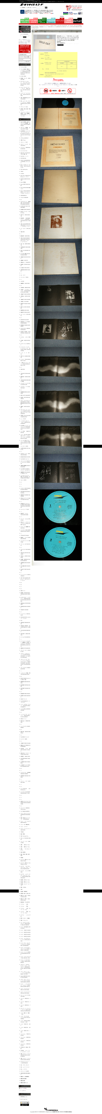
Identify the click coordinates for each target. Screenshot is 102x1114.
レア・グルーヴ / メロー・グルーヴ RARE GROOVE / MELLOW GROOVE (25, 923)
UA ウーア (23, 275)
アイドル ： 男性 (24, 906)
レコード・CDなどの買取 (24, 56)
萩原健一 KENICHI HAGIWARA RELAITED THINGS (25, 594)
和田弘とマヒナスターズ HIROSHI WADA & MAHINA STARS (25, 802)
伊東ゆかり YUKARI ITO (25, 262)
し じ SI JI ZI (23, 418)
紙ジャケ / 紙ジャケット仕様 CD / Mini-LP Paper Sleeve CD (25, 166)
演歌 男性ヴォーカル (25, 846)
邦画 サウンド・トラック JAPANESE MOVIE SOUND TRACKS (26, 1055)
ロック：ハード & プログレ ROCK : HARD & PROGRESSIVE (25, 961)
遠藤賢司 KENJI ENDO (25, 283)
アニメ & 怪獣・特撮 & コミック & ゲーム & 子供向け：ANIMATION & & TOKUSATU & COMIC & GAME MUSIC (25, 72)
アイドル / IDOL (24, 67)
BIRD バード (23, 590)
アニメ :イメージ (24, 826)
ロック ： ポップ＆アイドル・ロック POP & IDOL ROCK (25, 939)
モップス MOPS (24, 739)
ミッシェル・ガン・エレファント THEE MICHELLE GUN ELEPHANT (25, 715)
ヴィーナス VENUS (24, 277)
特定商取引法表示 (23, 54)
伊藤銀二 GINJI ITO (24, 260)
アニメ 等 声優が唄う (25, 824)
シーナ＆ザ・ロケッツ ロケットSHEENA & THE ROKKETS (25, 422)
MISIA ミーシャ (23, 718)
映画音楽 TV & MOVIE (25, 902)
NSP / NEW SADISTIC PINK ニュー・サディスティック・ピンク (25, 579)
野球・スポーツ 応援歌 (25, 918)
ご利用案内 (23, 7)
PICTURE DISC (23, 158)
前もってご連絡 (74, 84)
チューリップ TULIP (25, 509)
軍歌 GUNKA (23, 887)
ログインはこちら (24, 1099)
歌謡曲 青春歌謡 (24, 891)
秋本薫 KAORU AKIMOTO (25, 209)
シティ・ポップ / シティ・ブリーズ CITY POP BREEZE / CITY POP (25, 973)
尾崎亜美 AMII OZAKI (25, 310)
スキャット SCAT (24, 142)
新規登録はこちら (24, 1096)
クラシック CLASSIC (25, 1071)
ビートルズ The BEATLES (25, 637)
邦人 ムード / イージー (25, 1067)
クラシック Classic (24, 106)
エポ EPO (22, 281)
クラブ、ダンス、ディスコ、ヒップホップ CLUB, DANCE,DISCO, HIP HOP (25, 980)
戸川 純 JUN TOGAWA (25, 535)
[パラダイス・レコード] (31, 4)
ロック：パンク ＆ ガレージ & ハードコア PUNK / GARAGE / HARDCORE (25, 949)
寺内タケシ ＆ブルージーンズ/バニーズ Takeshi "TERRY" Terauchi (25, 523)
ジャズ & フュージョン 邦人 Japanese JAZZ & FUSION (26, 94)
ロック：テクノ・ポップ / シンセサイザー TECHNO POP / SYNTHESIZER (25, 944)
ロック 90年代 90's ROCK (25, 934)
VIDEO (22, 171)
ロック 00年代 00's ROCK (25, 936)
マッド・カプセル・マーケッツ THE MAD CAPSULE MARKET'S (25, 705)
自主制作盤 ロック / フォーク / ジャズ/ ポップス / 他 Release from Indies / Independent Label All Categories (25, 133)
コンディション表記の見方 (25, 61)
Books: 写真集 (23, 182)
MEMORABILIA (24, 195)
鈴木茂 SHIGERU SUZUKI (25, 456)
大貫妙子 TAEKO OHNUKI (25, 294)
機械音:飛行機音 (24, 1078)
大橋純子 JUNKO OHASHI (25, 299)
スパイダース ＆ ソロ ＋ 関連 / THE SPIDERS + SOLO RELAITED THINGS (25, 476)
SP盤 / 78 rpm (23, 140)
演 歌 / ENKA (23, 76)
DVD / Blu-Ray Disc (24, 169)
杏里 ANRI (22, 231)
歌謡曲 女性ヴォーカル (25, 879)
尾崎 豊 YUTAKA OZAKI (25, 312)
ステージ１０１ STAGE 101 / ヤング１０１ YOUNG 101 (25, 462)
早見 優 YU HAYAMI (24, 609)
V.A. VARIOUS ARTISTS (25, 811)
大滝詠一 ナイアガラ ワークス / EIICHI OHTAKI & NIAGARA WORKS (25, 291)
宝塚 (21, 889)
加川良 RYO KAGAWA (25, 319)
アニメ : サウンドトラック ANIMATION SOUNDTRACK (26, 814)
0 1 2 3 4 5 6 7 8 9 (24, 150)
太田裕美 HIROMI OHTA (25, 287)
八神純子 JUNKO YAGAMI (25, 743)
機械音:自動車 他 (24, 1082)
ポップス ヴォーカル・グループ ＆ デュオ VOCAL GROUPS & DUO (25, 867)
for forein (21, 59)
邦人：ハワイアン (24, 1069)
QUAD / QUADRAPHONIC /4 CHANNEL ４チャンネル (25, 161)
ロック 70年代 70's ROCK (25, 930)
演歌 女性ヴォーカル (25, 844)
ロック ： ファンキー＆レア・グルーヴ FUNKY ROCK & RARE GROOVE (25, 985)
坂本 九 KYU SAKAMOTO (25, 395)
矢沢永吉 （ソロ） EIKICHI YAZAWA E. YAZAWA (25, 750)
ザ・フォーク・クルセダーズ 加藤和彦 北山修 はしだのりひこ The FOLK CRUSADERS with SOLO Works (25, 644)
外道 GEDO (23, 369)
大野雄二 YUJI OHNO (25, 301)
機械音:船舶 (23, 1080)
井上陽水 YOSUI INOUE (25, 267)
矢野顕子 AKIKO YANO (25, 756)
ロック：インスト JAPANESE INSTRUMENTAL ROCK (25, 953)
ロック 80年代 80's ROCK (25, 932)
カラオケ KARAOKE (24, 197)
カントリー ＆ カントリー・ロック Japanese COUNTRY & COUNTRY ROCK (25, 1009)
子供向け (22, 831)
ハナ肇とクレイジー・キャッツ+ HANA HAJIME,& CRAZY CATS (25, 364)
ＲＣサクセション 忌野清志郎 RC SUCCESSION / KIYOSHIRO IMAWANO (25, 203)
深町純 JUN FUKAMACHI (25, 648)
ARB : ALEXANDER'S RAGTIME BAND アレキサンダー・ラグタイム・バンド (25, 225)
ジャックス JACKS (24, 446)
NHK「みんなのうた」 (25, 836)
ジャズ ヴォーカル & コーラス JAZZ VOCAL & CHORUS (25, 1017)
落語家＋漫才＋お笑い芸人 (25, 893)
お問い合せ (29, 7)
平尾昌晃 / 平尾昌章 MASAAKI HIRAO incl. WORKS (25, 627)
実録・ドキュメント (24, 920)
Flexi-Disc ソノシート (24, 156)
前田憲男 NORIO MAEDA (25, 693)
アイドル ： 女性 (24, 904)
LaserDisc (22, 173)
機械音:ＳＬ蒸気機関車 (25, 1076)
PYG (21, 620)
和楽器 (22, 857)
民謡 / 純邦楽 (23, 852)
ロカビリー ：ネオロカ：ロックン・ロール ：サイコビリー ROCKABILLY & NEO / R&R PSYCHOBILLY (25, 967)
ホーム (32, 25)
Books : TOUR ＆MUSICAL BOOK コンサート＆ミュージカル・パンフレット (25, 192)
